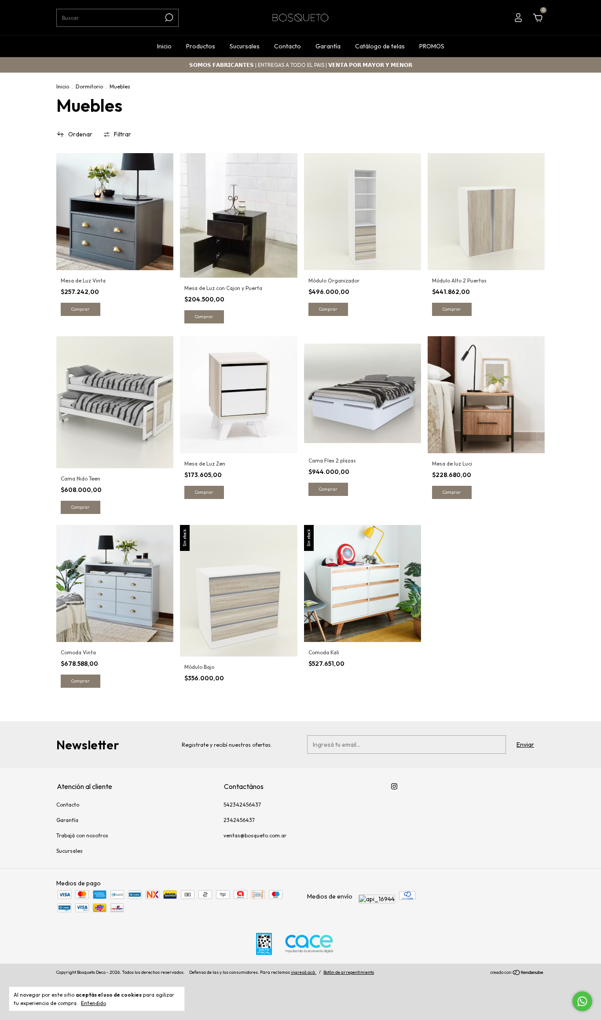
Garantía (328, 46)
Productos (200, 46)
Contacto (287, 46)
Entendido (93, 1003)
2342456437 (239, 820)
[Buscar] (168, 17)
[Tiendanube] (517, 973)
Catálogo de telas (380, 46)
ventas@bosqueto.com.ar (255, 835)
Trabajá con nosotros (82, 835)
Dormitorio (89, 86)
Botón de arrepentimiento (348, 972)
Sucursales (245, 46)
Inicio (164, 46)
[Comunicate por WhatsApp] (582, 1001)
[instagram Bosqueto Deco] (394, 786)
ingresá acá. (303, 972)
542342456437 (242, 804)
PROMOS (431, 46)
